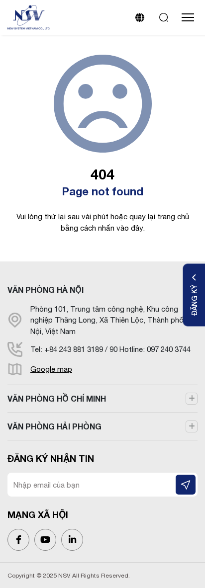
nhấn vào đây (120, 228)
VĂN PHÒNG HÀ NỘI (45, 289)
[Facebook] (18, 540)
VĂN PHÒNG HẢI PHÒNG (54, 426)
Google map (51, 369)
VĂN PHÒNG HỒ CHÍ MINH (56, 398)
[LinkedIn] (72, 540)
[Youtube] (45, 540)
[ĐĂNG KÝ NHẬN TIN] (186, 485)
